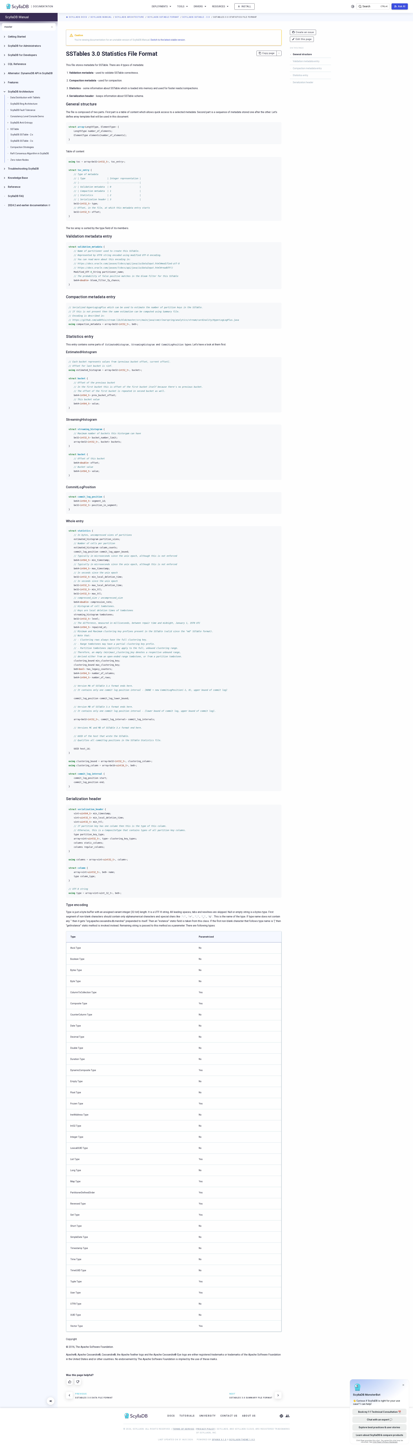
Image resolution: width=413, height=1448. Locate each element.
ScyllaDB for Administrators (24, 45)
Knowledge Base (18, 177)
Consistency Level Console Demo (27, 116)
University (207, 1415)
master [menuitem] (8, 27)
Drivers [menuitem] (198, 6)
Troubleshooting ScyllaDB (23, 168)
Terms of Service (183, 1429)
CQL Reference (17, 64)
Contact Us (229, 1415)
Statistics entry (300, 75)
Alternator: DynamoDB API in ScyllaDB (30, 73)
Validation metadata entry (306, 61)
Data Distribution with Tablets (25, 97)
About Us (249, 1415)
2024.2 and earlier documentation (28, 205)
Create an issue (305, 32)
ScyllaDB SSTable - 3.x (196, 17)
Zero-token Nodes (19, 160)
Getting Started (17, 36)
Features (13, 82)
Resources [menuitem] (218, 6)
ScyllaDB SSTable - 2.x (21, 134)
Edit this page (304, 39)
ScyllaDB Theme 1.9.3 (242, 1439)
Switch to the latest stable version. (168, 40)
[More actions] (279, 53)
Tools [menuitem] (180, 6)
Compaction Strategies (22, 147)
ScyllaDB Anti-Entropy (21, 122)
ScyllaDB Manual (101, 17)
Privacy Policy (205, 1429)
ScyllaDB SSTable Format (163, 17)
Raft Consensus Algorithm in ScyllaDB (29, 153)
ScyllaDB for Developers (22, 55)
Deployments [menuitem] (160, 6)
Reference (14, 186)
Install (246, 6)
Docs (171, 1415)
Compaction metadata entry (307, 68)
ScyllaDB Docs (78, 17)
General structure (302, 54)
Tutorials (187, 1415)
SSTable (14, 129)
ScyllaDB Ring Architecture (23, 104)
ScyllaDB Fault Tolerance (22, 110)
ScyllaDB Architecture (130, 17)
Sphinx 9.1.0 (219, 1439)
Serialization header (303, 82)
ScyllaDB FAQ (16, 196)
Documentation (43, 6)
